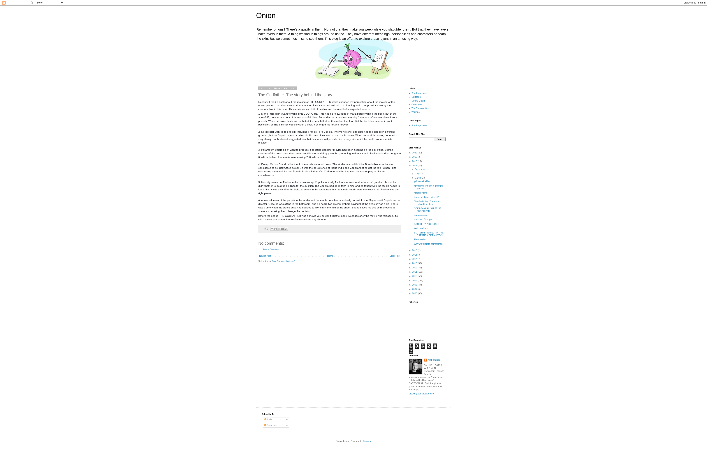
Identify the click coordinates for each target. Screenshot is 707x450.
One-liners (416, 104)
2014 (415, 259)
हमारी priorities (421, 228)
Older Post (395, 256)
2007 (415, 289)
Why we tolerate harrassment (428, 244)
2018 (415, 161)
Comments (271, 425)
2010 (415, 276)
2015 (415, 255)
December (420, 169)
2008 (415, 285)
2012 (415, 267)
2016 (415, 250)
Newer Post (265, 256)
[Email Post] (266, 228)
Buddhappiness (419, 93)
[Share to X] (279, 229)
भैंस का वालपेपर (420, 239)
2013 (415, 263)
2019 (415, 157)
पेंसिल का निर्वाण (420, 193)
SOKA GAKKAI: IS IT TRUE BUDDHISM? (427, 209)
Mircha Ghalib (418, 101)
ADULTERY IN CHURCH (426, 224)
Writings (415, 112)
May (417, 173)
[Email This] (272, 229)
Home (330, 256)
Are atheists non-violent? (426, 197)
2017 (415, 165)
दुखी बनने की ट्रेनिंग (422, 181)
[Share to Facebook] (282, 229)
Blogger (367, 441)
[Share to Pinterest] (286, 229)
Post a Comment (271, 249)
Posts (269, 419)
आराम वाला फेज (420, 215)
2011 (415, 272)
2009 (415, 280)
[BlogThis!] (275, 229)
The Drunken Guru (420, 108)
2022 (415, 152)
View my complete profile (421, 393)
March (418, 178)
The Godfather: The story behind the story (426, 202)
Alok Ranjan (434, 360)
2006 (415, 293)
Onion (266, 15)
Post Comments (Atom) (283, 261)
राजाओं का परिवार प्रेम (423, 219)
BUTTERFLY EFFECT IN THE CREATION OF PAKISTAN (429, 234)
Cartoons (416, 97)
